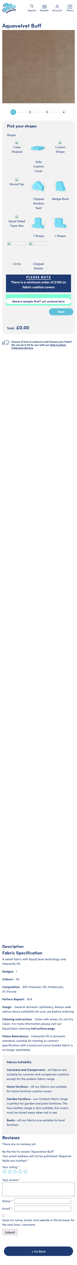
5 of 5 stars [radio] (25, 1171)
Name (7, 1201)
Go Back (40, 1251)
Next (61, 311)
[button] (32, 6)
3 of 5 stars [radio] (15, 1171)
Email (7, 1208)
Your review (11, 1180)
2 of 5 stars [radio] (9, 1171)
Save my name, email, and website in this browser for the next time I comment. (38, 1222)
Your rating (10, 1167)
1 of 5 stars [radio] (4, 1171)
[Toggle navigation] (70, 6)
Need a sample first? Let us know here (38, 301)
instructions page (43, 1028)
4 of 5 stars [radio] (20, 1171)
